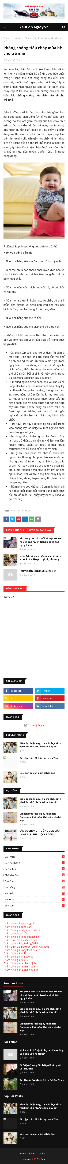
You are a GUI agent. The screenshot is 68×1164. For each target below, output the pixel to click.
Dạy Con (34, 881)
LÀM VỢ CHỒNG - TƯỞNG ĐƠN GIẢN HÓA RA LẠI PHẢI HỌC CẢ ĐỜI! (40, 832)
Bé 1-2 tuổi (34, 869)
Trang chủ (8, 38)
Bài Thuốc (34, 856)
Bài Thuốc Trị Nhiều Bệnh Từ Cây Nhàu (42, 1080)
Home (23, 1153)
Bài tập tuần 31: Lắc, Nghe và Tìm (39, 758)
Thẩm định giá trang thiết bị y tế (21, 950)
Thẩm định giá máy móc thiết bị (21, 930)
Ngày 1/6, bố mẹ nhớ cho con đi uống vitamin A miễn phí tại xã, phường (41, 557)
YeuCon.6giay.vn (34, 27)
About (32, 1153)
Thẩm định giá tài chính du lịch (20, 966)
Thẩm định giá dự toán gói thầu (21, 943)
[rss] (18, 698)
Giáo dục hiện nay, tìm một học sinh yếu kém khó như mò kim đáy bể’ (40, 745)
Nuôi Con (15, 510)
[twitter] (50, 691)
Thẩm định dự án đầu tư (17, 933)
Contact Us (44, 1153)
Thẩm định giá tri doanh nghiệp (21, 936)
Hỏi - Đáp (34, 893)
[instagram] (18, 706)
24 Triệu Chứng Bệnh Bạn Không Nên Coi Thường (41, 1067)
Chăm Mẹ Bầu (34, 875)
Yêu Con (19, 38)
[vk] (50, 706)
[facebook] (18, 691)
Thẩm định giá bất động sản (19, 923)
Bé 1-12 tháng (34, 862)
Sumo (9, 60)
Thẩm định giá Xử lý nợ (16, 953)
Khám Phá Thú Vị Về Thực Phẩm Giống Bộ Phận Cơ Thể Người (41, 1052)
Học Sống (34, 887)
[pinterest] (50, 698)
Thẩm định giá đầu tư (15, 960)
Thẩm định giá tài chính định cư (21, 963)
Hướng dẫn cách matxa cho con (38, 570)
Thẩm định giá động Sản (17, 926)
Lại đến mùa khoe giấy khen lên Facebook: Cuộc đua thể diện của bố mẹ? (40, 817)
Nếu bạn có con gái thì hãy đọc (37, 772)
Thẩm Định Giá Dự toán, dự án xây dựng (26, 946)
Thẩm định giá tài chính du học (20, 969)
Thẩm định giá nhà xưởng (18, 956)
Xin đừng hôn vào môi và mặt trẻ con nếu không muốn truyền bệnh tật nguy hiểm (41, 542)
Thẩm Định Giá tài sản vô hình (20, 940)
